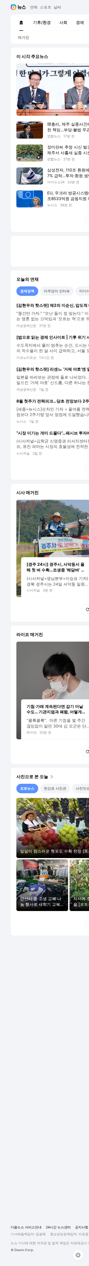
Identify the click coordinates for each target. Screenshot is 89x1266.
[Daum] (14, 7)
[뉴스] (22, 7)
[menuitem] (21, 22)
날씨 (57, 7)
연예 (33, 7)
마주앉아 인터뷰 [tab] (57, 291)
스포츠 (45, 7)
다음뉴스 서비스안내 (26, 1227)
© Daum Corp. (22, 1250)
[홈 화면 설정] (78, 1255)
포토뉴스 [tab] (27, 788)
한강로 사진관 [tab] (55, 788)
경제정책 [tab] (27, 291)
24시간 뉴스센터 (58, 1227)
